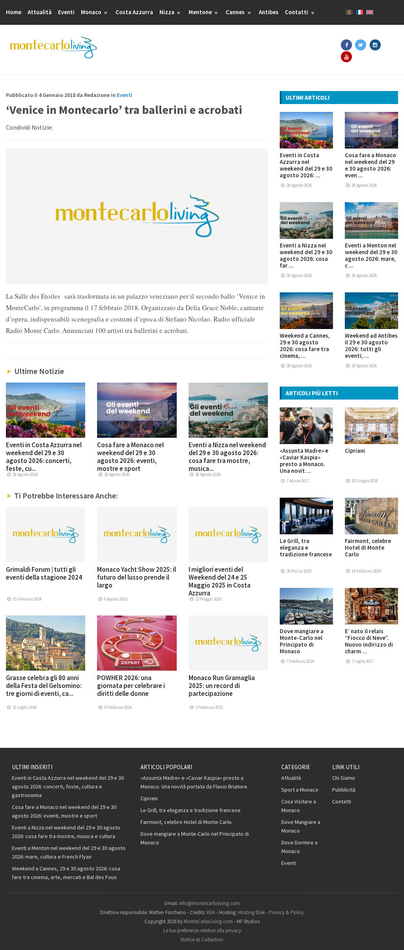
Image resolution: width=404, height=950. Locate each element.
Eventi (66, 12)
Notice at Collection (202, 939)
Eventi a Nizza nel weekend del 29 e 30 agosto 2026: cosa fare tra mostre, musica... (227, 457)
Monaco (92, 12)
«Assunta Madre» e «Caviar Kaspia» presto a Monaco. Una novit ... (304, 460)
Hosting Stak (251, 912)
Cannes (236, 12)
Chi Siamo (343, 777)
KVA (211, 912)
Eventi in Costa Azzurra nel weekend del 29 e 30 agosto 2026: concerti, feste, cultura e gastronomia (68, 786)
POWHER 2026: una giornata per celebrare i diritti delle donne (131, 685)
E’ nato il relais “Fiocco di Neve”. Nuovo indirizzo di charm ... (369, 641)
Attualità (40, 12)
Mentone (201, 12)
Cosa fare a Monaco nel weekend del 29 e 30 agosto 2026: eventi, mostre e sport (130, 457)
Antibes (269, 12)
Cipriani (355, 450)
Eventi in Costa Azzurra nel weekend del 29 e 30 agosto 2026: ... (306, 165)
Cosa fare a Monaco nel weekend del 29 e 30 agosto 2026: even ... (370, 165)
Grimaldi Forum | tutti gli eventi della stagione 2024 (44, 573)
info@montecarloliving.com (209, 903)
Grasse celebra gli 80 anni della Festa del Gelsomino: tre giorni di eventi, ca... (44, 685)
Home (13, 12)
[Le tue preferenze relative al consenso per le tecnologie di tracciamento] (390, 936)
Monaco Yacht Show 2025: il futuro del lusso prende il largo (136, 577)
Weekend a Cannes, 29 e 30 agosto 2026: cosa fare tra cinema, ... (305, 345)
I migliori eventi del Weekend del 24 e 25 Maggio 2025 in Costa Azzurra (220, 581)
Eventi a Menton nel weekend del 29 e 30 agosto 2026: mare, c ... (371, 255)
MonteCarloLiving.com (208, 921)
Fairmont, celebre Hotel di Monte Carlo (368, 547)
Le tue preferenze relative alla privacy (202, 930)
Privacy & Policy (286, 912)
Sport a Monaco (299, 789)
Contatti (297, 12)
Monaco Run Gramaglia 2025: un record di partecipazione (222, 685)
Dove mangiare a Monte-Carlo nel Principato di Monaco (302, 641)
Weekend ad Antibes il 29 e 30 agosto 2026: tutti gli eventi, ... (371, 345)
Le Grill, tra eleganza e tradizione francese (306, 547)
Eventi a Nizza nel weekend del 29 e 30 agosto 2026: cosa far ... (306, 255)
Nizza (167, 12)
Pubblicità (343, 789)
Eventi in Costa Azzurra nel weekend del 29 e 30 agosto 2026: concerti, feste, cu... (44, 457)
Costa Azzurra (134, 12)
